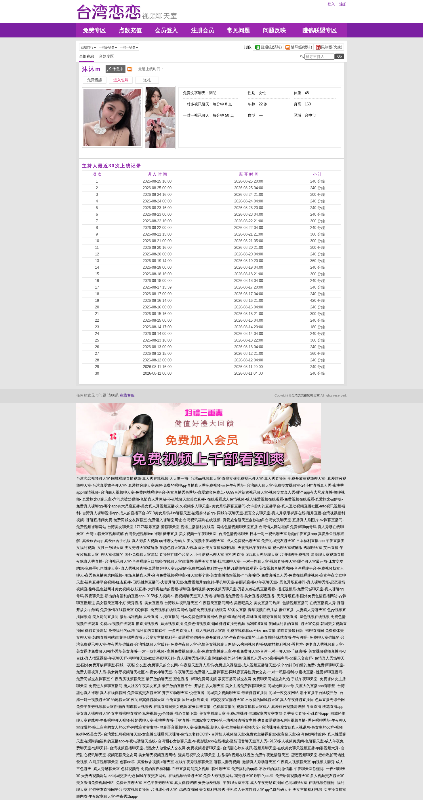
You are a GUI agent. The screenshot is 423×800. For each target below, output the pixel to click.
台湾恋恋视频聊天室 (305, 395)
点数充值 (130, 30)
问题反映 (274, 30)
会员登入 (166, 30)
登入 (331, 4)
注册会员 (202, 30)
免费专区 (94, 30)
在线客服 (127, 395)
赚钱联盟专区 (319, 30)
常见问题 (238, 30)
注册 (343, 4)
